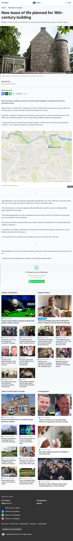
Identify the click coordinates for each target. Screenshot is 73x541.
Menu (6, 3)
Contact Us (33, 523)
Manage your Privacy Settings (12, 529)
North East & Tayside (15, 8)
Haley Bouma (5, 81)
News (4, 8)
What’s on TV (6, 503)
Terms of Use (14, 523)
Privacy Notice (23, 523)
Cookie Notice (42, 523)
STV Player (5, 500)
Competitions (41, 500)
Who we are (5, 523)
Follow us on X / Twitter (12, 508)
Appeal (39, 503)
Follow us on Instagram (12, 518)
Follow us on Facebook (12, 511)
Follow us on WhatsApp (12, 515)
